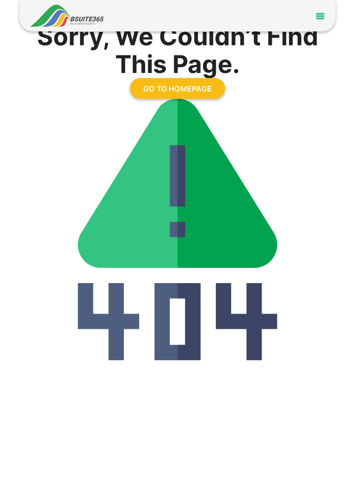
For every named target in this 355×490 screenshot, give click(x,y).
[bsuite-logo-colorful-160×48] (67, 8)
